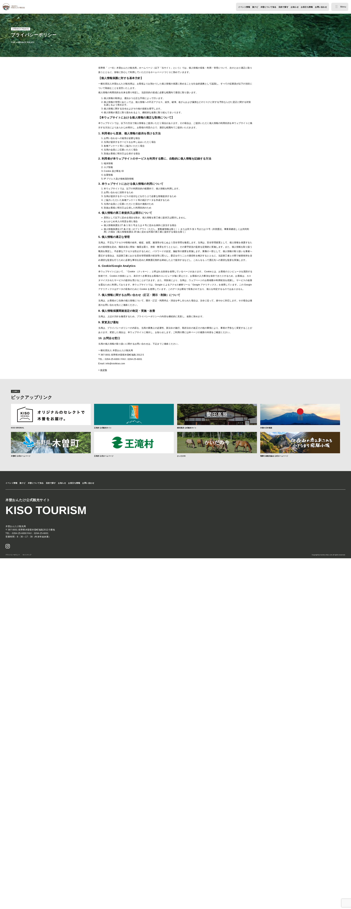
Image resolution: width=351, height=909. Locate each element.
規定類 (103, 370)
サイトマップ (27, 555)
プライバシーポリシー (12, 555)
